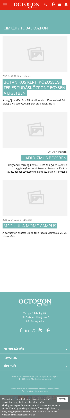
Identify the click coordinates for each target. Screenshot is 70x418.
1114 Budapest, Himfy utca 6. (35, 317)
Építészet (27, 76)
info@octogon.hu (35, 321)
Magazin (62, 151)
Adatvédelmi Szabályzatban (16, 414)
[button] (45, 5)
